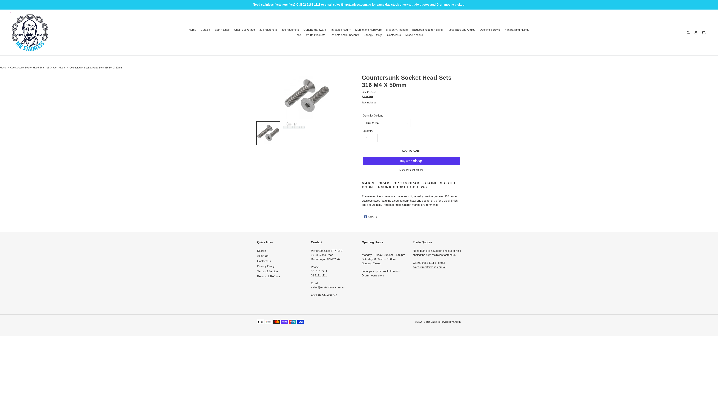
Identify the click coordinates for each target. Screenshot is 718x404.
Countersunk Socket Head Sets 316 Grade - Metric (37, 67)
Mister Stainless (432, 322)
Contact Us (264, 261)
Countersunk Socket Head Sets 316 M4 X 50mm (96, 67)
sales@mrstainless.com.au (327, 287)
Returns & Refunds (268, 276)
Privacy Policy (266, 266)
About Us (263, 255)
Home (3, 67)
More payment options (411, 170)
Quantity (368, 130)
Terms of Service (267, 271)
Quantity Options (373, 115)
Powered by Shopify (451, 322)
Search (261, 250)
